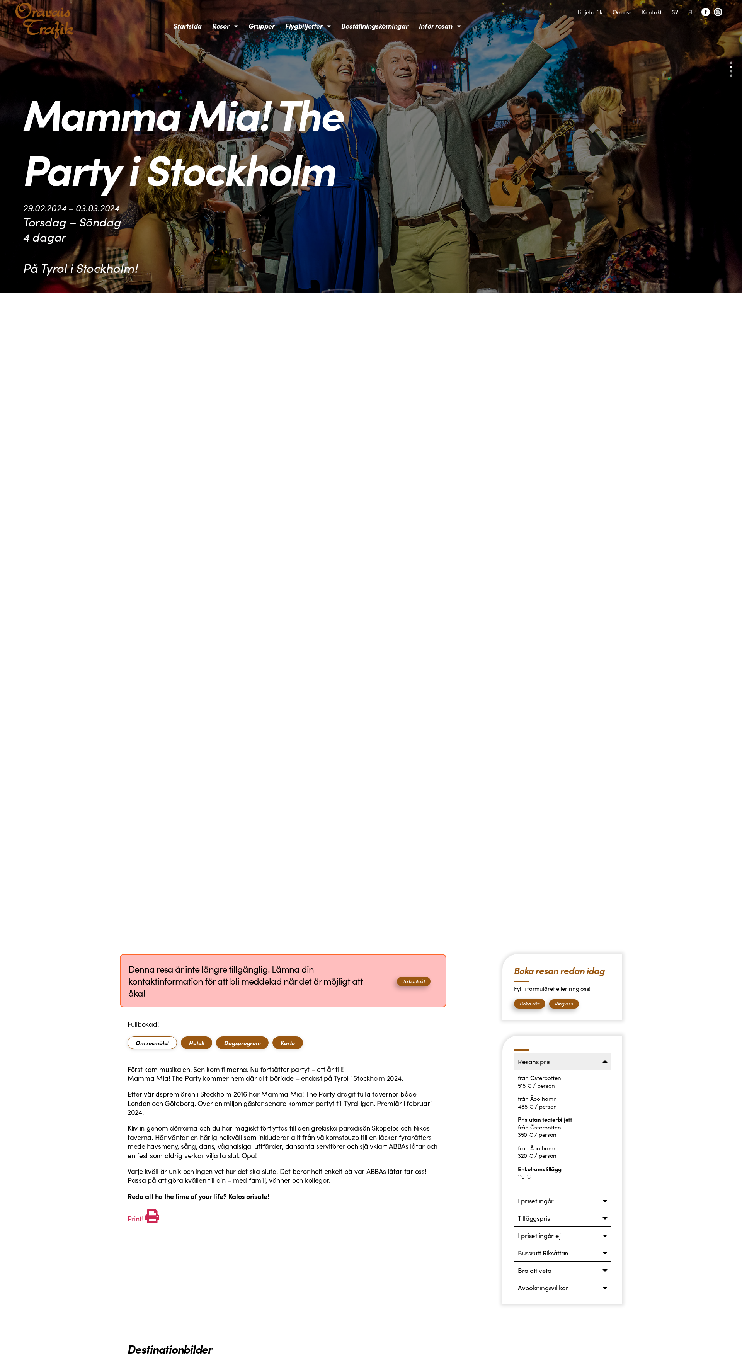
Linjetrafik (589, 12)
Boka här (529, 1003)
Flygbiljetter (304, 26)
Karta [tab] (288, 1043)
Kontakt (652, 12)
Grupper (261, 26)
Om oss (622, 12)
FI (690, 12)
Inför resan (436, 26)
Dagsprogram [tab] (242, 1043)
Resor (221, 26)
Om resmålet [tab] (152, 1043)
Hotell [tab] (196, 1043)
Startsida (188, 26)
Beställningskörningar (374, 26)
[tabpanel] (283, 1145)
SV (675, 12)
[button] (731, 63)
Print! (135, 1218)
